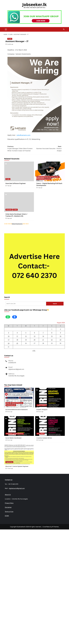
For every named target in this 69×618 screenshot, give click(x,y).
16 (60, 336)
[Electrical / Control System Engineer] (19, 454)
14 (43, 336)
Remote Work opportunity (43, 179)
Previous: (19, 149)
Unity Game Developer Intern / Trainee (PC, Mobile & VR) (16, 215)
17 (8, 340)
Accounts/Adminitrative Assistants (16, 409)
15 (52, 336)
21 (43, 340)
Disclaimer (8, 507)
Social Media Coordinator (13, 438)
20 (34, 340)
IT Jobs (9, 39)
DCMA (7, 516)
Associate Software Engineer (15, 183)
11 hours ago (10, 468)
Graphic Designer (41, 405)
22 (52, 340)
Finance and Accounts (17, 403)
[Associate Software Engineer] (19, 171)
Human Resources (10, 405)
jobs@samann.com (23, 135)
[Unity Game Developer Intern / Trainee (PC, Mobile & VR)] (19, 202)
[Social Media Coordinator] (19, 426)
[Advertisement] (34, 541)
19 (26, 340)
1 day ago (9, 185)
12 (26, 336)
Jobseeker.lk (34, 4)
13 (34, 336)
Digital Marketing (41, 177)
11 (17, 336)
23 (60, 340)
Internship (50, 177)
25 (17, 343)
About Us (8, 495)
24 (8, 343)
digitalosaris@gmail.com (16, 369)
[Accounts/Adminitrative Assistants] (19, 397)
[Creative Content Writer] (50, 426)
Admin (8, 403)
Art (38, 433)
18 (17, 340)
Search (7, 297)
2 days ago (9, 218)
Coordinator (9, 433)
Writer (42, 433)
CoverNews (46, 527)
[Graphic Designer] (50, 397)
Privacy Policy (9, 503)
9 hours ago (9, 411)
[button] (6, 29)
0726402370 (12, 363)
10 (8, 336)
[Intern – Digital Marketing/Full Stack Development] (50, 171)
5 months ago (10, 44)
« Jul (33, 351)
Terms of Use (9, 511)
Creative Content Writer (44, 438)
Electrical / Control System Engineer (16, 466)
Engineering (9, 462)
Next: (49, 149)
